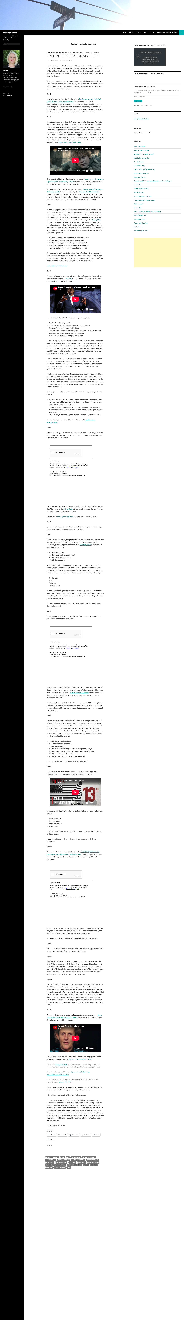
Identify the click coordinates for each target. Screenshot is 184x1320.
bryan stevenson (92, 1160)
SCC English (138, 208)
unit (69, 1167)
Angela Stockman (139, 146)
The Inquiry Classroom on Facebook (149, 74)
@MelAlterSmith (61, 1064)
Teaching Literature (79, 52)
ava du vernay (50, 1160)
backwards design (78, 1160)
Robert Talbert (138, 204)
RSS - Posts (6, 94)
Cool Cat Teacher (139, 165)
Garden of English (139, 177)
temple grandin (60, 1167)
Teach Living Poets (140, 215)
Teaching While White (141, 223)
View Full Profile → (8, 86)
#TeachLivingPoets (52, 1157)
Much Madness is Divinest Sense (144, 200)
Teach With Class (139, 219)
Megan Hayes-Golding (141, 188)
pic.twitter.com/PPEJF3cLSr (58, 1074)
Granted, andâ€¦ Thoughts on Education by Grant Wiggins (153, 181)
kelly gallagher (93, 1162)
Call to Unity (68, 509)
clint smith (49, 1162)
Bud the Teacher (139, 162)
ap (68, 1157)
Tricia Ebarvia (138, 227)
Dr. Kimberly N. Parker (141, 173)
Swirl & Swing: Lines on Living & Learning (147, 211)
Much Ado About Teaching (142, 196)
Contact (138, 32)
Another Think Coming (141, 150)
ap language (76, 1157)
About (131, 32)
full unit (72, 1162)
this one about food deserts (89, 192)
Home (124, 32)
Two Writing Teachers (141, 231)
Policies (151, 32)
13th (62, 1157)
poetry (86, 1165)
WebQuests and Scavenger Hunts (167, 32)
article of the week (89, 1157)
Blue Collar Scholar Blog (142, 158)
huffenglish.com (10, 32)
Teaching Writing (93, 52)
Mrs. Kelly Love (139, 192)
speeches (49, 1167)
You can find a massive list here (69, 142)
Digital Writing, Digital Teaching (144, 169)
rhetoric (94, 1165)
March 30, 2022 (65, 1082)
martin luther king (75, 1165)
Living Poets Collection (141, 119)
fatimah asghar (61, 1162)
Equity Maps (96, 220)
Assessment (51, 52)
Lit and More (138, 185)
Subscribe (138, 101)
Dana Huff (6, 70)
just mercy (81, 1162)
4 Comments (68, 60)
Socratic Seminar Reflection (57, 266)
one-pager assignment (65, 517)
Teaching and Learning (63, 52)
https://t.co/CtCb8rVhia (80, 1072)
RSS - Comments (7, 95)
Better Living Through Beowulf (144, 154)
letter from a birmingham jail (56, 1165)
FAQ (145, 32)
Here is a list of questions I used (80, 1059)
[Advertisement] (157, 252)
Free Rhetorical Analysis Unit (74, 56)
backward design (64, 1160)
